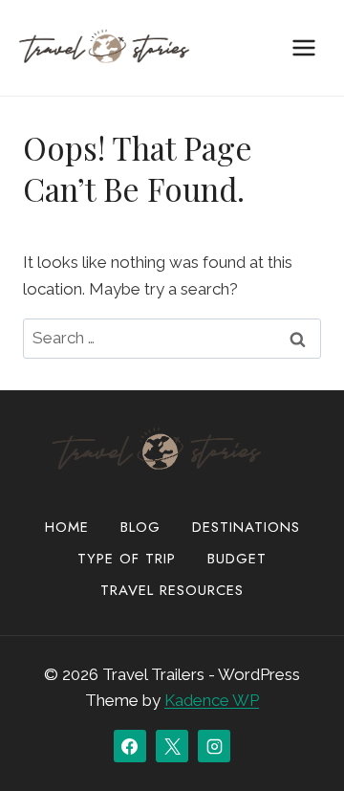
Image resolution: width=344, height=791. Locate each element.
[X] (172, 746)
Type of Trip (126, 558)
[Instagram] (214, 746)
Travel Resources (172, 590)
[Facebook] (130, 746)
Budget (237, 558)
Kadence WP (211, 700)
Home (67, 527)
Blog (140, 527)
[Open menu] (303, 47)
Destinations (246, 527)
